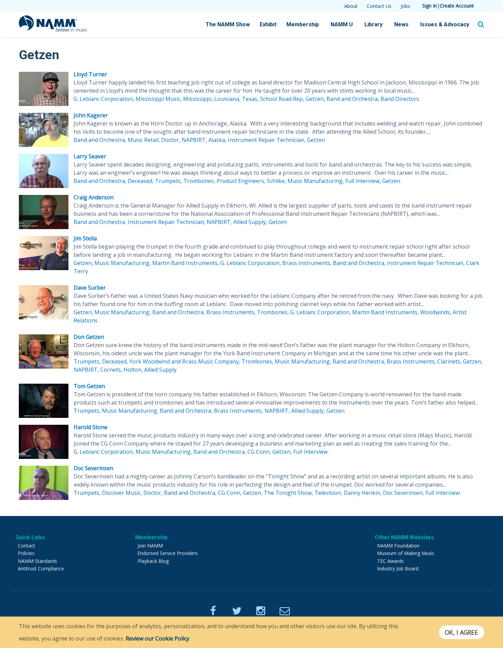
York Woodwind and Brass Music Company (184, 361)
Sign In (429, 5)
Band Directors (400, 99)
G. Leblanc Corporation (103, 99)
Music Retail (143, 140)
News (401, 24)
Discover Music (121, 493)
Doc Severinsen (93, 468)
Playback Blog (153, 561)
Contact (26, 545)
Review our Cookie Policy (157, 638)
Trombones (198, 181)
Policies (26, 553)
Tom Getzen (89, 386)
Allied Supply (249, 222)
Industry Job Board (397, 568)
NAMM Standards (37, 561)
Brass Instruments (306, 263)
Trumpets (168, 181)
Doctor (170, 140)
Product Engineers (240, 181)
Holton (132, 369)
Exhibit (268, 24)
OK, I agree (461, 632)
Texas (249, 99)
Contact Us (379, 6)
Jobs (405, 6)
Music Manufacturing (315, 181)
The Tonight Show (288, 493)
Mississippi (197, 99)
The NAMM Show (228, 24)
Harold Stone (90, 427)
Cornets (110, 369)
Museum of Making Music (406, 553)
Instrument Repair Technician (266, 140)
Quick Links (30, 537)
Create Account (457, 5)
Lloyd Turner (90, 74)
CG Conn (258, 451)
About (351, 6)
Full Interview (362, 181)
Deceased (140, 181)
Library (373, 24)
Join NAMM (150, 545)
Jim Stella (85, 238)
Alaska (216, 140)
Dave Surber (90, 287)
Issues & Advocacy (444, 24)
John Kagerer (91, 115)
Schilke (276, 181)
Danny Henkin (362, 493)
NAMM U (342, 24)
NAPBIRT (194, 140)
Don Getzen (89, 337)
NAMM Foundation (398, 545)
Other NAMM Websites (404, 537)
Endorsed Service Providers (168, 553)
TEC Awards (390, 561)
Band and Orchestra (352, 99)
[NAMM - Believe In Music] (53, 29)
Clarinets (448, 361)
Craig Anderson (94, 197)
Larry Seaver (90, 156)
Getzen (315, 99)
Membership (302, 24)
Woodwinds (435, 312)
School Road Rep (281, 99)
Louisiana (226, 99)
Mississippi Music (158, 99)
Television (327, 493)
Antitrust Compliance (41, 568)
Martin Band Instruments (185, 263)
